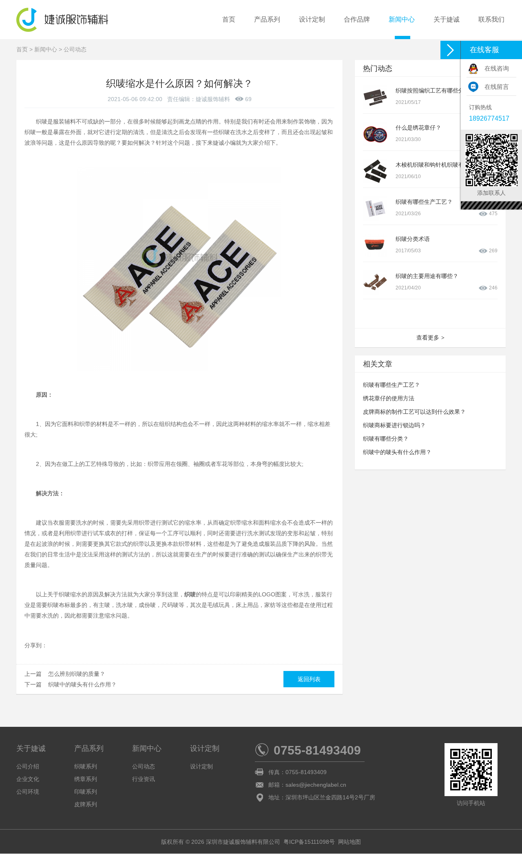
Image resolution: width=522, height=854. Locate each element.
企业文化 (27, 779)
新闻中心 (402, 19)
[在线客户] (450, 50)
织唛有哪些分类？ (386, 438)
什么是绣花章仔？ (418, 127)
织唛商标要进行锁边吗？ (394, 425)
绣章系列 (85, 779)
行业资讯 (143, 779)
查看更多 (430, 337)
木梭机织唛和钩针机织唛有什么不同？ (444, 164)
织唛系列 (85, 766)
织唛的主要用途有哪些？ (427, 276)
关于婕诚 (447, 19)
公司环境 (27, 791)
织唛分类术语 (413, 239)
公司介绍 (27, 766)
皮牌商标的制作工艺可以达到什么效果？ (414, 411)
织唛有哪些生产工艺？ (424, 202)
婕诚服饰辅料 (213, 99)
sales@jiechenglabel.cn (315, 784)
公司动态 (75, 49)
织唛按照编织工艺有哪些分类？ (436, 90)
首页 (228, 19)
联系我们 (491, 19)
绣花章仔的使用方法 (388, 398)
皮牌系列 (85, 804)
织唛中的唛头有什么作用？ (82, 684)
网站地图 (349, 842)
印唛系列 (85, 791)
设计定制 (312, 19)
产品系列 (267, 19)
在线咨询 (496, 68)
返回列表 (309, 679)
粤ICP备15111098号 (309, 842)
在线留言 (496, 86)
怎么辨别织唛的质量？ (76, 674)
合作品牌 (357, 19)
